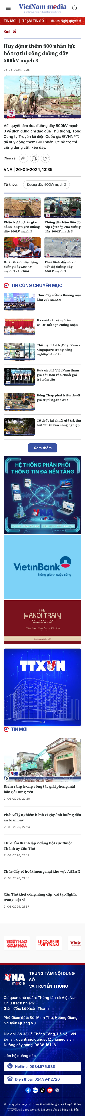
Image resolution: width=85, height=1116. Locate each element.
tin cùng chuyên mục (36, 285)
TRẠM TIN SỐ (33, 21)
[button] (41, 722)
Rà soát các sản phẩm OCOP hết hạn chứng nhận (57, 322)
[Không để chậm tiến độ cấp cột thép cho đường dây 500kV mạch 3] (63, 207)
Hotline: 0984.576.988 (35, 1066)
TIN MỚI (10, 21)
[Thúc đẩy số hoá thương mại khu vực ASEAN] (19, 301)
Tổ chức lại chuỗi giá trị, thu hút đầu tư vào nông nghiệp (59, 422)
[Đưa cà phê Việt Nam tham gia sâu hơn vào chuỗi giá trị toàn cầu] (19, 377)
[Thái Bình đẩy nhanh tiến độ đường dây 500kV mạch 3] (63, 247)
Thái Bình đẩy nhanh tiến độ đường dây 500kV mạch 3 (61, 267)
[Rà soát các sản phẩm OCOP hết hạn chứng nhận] (19, 327)
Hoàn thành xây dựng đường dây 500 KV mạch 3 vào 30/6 (21, 267)
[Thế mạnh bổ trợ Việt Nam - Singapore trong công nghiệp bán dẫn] (19, 352)
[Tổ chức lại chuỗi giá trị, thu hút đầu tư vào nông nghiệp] (19, 427)
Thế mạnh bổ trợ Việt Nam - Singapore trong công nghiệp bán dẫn (58, 350)
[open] (8, 8)
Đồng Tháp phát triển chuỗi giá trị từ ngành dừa (58, 397)
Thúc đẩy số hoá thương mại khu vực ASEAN (59, 297)
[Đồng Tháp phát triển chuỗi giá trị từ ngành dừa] (19, 402)
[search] (77, 8)
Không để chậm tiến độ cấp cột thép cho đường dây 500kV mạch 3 (62, 227)
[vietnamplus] (49, 943)
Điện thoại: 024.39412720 (37, 1079)
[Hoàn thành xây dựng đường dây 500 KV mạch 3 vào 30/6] (22, 247)
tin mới (19, 729)
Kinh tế (10, 31)
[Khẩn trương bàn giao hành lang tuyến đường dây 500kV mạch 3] (22, 207)
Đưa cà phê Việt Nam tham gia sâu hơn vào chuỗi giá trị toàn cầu (58, 375)
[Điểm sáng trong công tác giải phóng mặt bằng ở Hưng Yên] (42, 760)
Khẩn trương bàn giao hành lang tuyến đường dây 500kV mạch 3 (22, 227)
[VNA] (28, 1091)
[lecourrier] (17, 943)
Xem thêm (43, 448)
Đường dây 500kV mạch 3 (46, 184)
